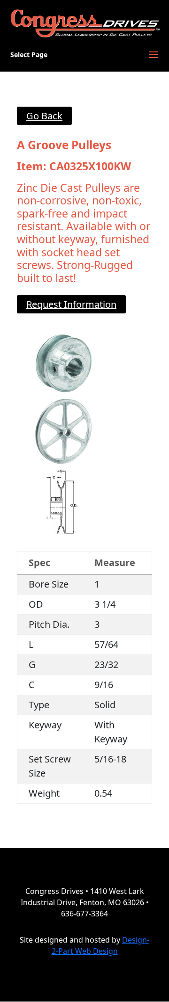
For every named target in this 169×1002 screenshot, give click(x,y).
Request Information (71, 304)
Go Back (44, 115)
